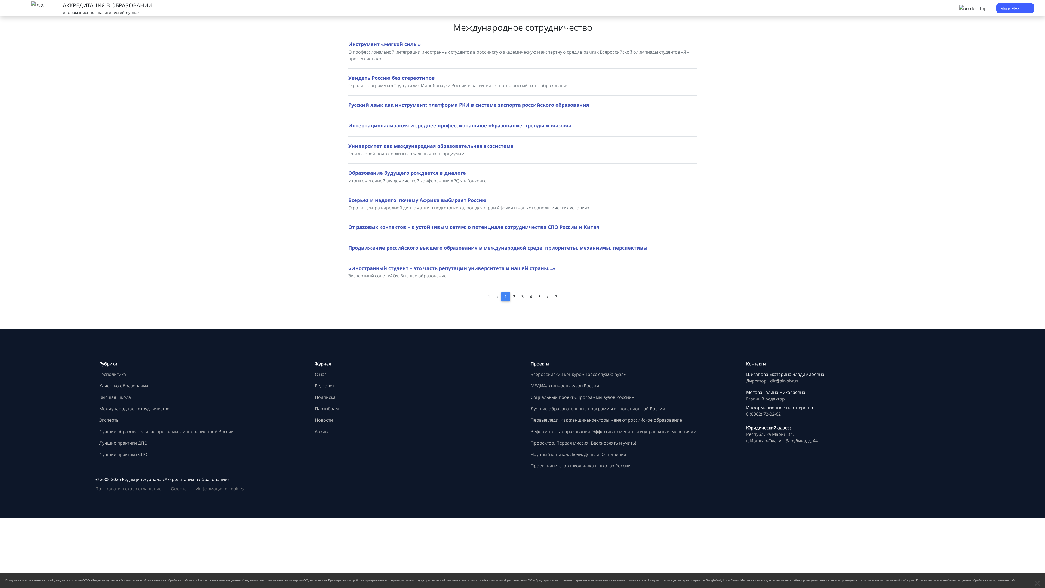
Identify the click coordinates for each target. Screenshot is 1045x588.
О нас (321, 374)
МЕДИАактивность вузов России (565, 386)
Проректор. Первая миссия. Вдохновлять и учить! (583, 443)
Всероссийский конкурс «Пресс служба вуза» (578, 374)
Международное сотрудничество (134, 409)
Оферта (179, 489)
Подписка (325, 397)
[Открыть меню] (16, 8)
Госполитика (112, 374)
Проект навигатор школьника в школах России (581, 466)
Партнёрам (327, 409)
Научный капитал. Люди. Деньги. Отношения (578, 454)
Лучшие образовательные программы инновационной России (166, 431)
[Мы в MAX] (751, 486)
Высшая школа (115, 397)
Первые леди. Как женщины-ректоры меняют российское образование (606, 420)
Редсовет (324, 386)
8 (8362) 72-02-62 (763, 414)
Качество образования (123, 386)
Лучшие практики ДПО (123, 443)
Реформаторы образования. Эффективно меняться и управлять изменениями (613, 431)
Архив (321, 431)
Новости (324, 420)
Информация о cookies (220, 489)
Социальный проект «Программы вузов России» (582, 397)
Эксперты (109, 420)
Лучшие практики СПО (123, 454)
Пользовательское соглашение (128, 489)
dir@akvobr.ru (785, 381)
